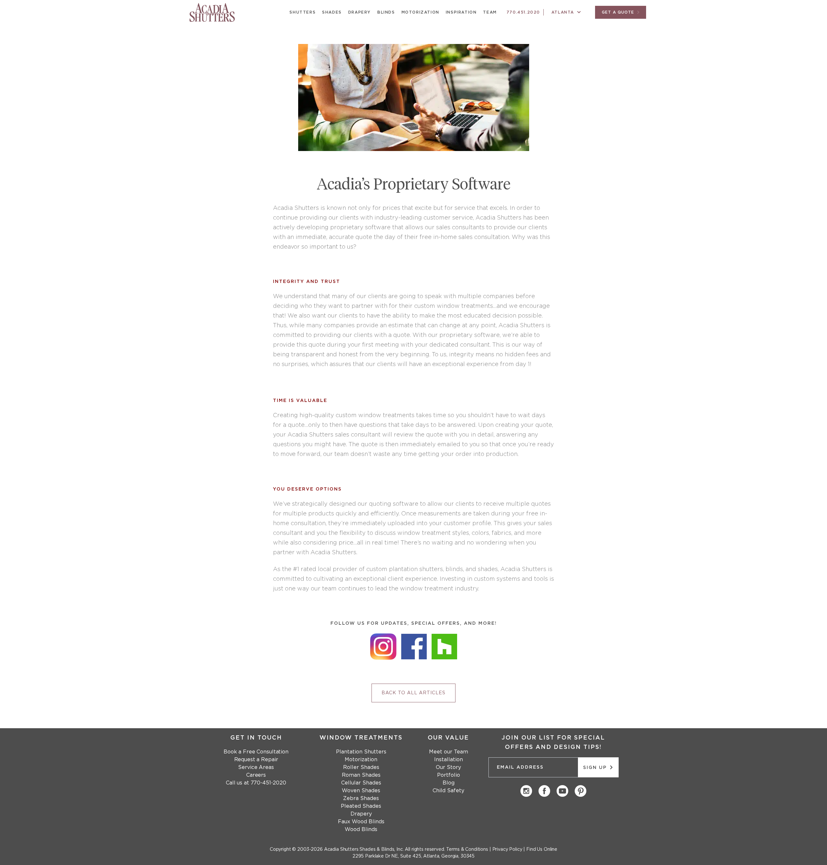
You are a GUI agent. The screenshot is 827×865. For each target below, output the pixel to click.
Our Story (448, 767)
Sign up (596, 767)
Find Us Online (541, 849)
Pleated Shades (361, 806)
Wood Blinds (361, 829)
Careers (256, 775)
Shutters (302, 12)
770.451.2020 (523, 12)
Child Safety (448, 790)
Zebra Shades (361, 798)
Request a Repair (256, 759)
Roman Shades (361, 775)
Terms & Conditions (467, 849)
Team (490, 12)
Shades (332, 12)
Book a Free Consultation (256, 751)
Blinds (386, 12)
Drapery (359, 12)
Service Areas (256, 767)
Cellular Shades (361, 782)
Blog (449, 782)
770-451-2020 (268, 782)
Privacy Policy (507, 849)
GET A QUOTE (619, 12)
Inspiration (461, 12)
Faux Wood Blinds (361, 821)
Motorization (420, 12)
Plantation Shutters (361, 751)
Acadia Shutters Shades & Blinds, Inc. (364, 849)
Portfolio (448, 775)
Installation (448, 759)
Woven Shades (361, 790)
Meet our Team (448, 751)
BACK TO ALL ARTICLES (413, 693)
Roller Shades (361, 767)
